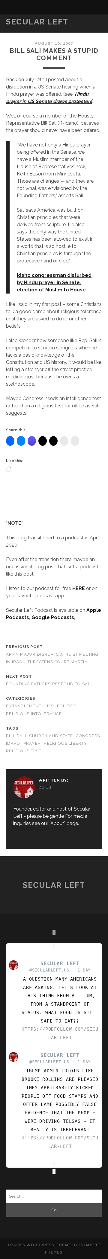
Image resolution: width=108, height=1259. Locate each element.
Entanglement (23, 706)
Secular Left (37, 21)
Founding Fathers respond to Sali (49, 684)
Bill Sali (16, 736)
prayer (32, 743)
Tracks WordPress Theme (39, 1245)
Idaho (13, 743)
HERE (78, 588)
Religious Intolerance (34, 713)
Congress (88, 736)
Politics (66, 706)
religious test (23, 751)
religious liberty (65, 743)
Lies (49, 706)
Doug (45, 787)
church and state (51, 736)
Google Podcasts (53, 617)
